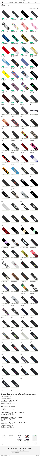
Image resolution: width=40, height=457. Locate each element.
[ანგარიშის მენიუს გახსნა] (36, 2)
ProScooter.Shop (4, 455)
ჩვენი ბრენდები (10, 437)
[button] (34, 8)
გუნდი (9, 436)
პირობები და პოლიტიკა (8, 455)
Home (1, 6)
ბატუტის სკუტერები (4, 437)
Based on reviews (34, 440)
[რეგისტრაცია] (28, 452)
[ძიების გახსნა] (35, 2)
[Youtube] (36, 455)
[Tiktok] (37, 455)
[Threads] (38, 455)
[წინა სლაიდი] (12, 171)
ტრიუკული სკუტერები (4, 436)
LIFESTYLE (3, 445)
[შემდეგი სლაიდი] (19, 171)
